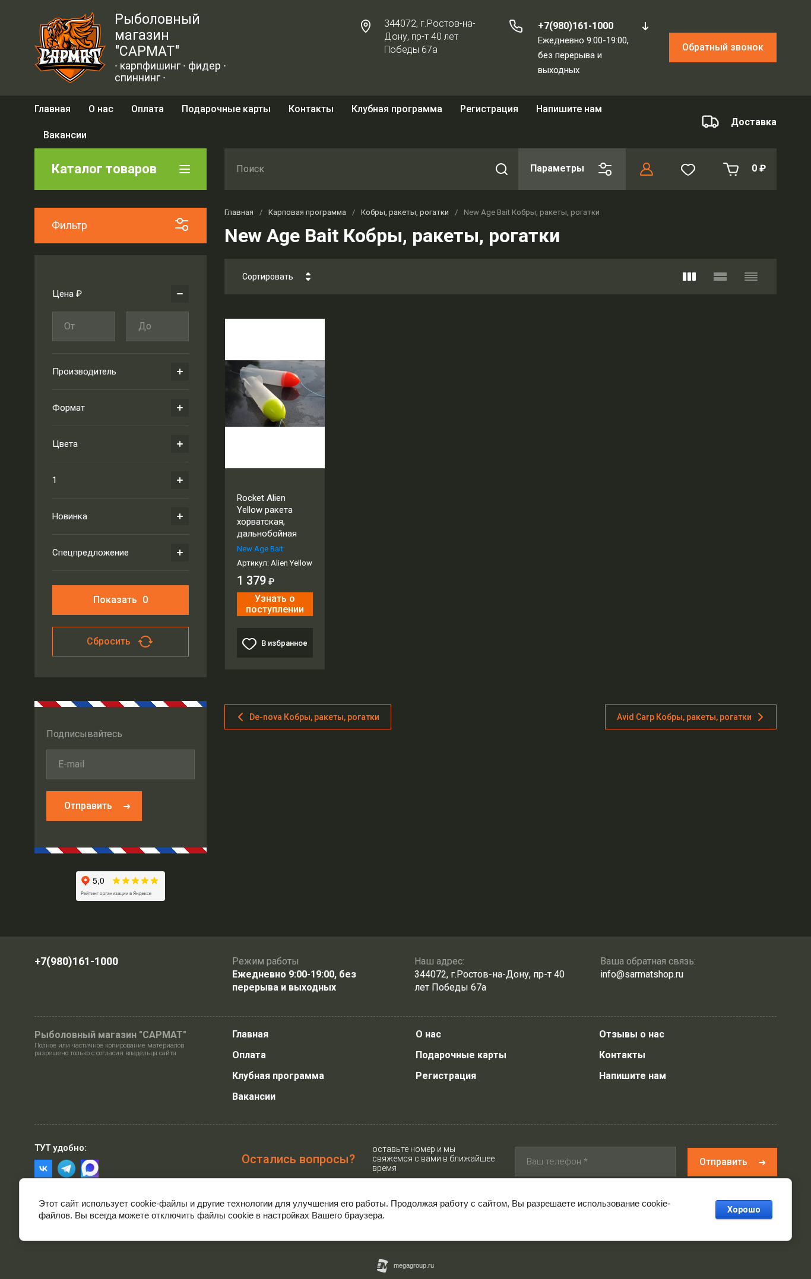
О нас (100, 112)
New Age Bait (260, 531)
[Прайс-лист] (751, 259)
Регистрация (489, 112)
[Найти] (501, 152)
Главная (52, 112)
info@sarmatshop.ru (641, 974)
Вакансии (253, 1096)
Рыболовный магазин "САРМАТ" (157, 35)
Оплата (147, 112)
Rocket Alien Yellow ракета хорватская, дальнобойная (267, 498)
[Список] (720, 259)
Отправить (88, 788)
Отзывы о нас (631, 1034)
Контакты (311, 112)
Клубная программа (396, 112)
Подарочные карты (226, 112)
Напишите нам (632, 1075)
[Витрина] (689, 259)
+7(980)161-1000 (575, 25)
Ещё (533, 113)
